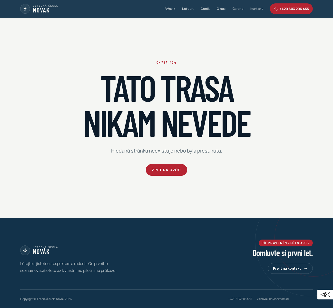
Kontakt (256, 8)
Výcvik (170, 8)
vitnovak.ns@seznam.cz (273, 299)
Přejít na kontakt (287, 268)
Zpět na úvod (166, 169)
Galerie (238, 8)
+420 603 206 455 (240, 299)
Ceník (205, 8)
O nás (221, 8)
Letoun (188, 8)
